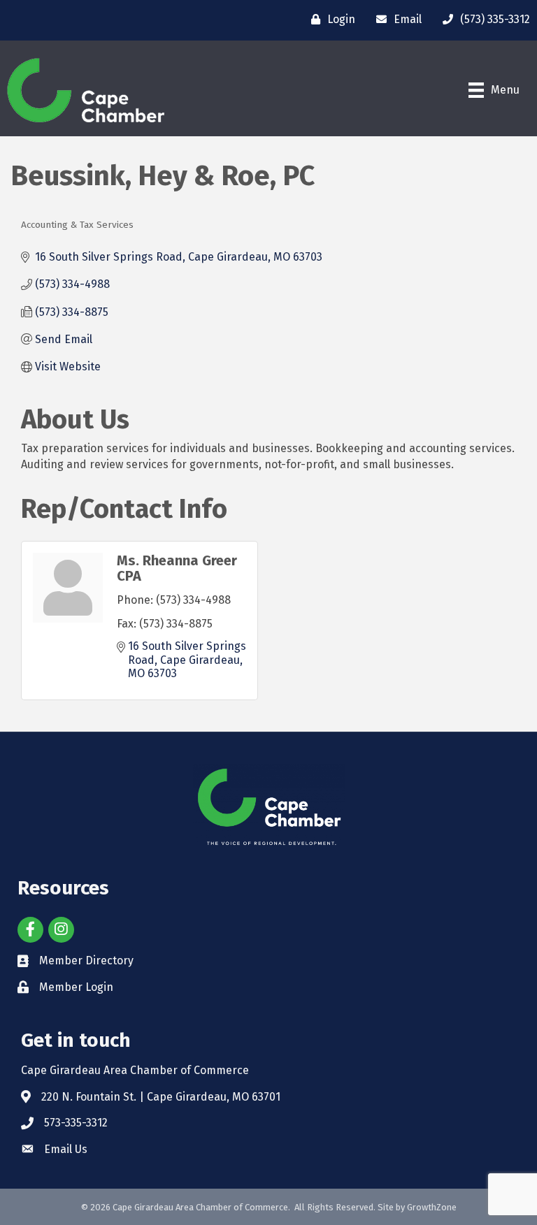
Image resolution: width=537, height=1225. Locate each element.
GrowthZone (432, 1207)
